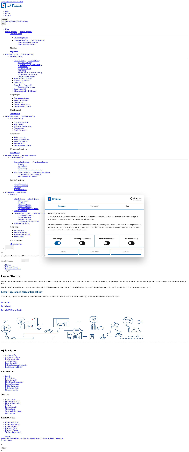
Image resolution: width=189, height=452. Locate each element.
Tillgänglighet (10, 409)
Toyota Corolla (6, 306)
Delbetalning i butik (21, 38)
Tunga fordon (18, 124)
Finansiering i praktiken (22, 172)
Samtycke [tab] (62, 206)
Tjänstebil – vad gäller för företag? (30, 65)
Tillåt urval (95, 252)
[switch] (82, 243)
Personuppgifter (6, 438)
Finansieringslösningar (22, 162)
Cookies (15, 438)
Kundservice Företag (12, 424)
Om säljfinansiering (20, 184)
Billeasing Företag (11, 54)
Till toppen (7, 436)
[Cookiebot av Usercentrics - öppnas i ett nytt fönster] (131, 199)
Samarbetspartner (11, 32)
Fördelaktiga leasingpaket (23, 78)
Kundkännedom (22, 21)
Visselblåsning (19, 236)
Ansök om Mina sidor (25, 215)
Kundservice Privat (11, 422)
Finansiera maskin (11, 390)
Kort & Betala (10, 378)
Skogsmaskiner (19, 128)
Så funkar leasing (20, 137)
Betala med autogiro (12, 359)
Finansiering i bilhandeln (26, 44)
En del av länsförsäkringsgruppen (52, 438)
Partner (13, 21)
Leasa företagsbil (11, 363)
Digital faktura (23, 201)
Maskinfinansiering (11, 116)
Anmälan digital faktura (22, 104)
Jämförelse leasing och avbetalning (30, 170)
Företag (7, 13)
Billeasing (17, 188)
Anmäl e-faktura (19, 143)
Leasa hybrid (18, 82)
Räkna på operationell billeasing (25, 91)
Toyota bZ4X (5, 302)
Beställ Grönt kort (24, 217)
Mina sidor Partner (24, 205)
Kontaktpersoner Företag (22, 106)
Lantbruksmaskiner (20, 130)
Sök (11, 248)
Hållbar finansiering (21, 186)
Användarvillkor (24, 438)
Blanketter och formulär (22, 213)
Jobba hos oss (10, 413)
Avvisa (63, 252)
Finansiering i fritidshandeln (28, 42)
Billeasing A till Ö (24, 69)
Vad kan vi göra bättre (21, 223)
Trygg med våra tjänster (13, 411)
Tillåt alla (126, 252)
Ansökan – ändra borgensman (28, 221)
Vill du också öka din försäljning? (30, 174)
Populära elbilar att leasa (26, 87)
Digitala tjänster (19, 199)
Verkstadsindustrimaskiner (23, 126)
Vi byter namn (19, 231)
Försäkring (22, 71)
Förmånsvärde (23, 67)
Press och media (10, 407)
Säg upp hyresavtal (25, 219)
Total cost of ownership (26, 76)
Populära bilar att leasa (22, 80)
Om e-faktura (18, 102)
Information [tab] (94, 206)
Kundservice (9, 192)
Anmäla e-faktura (11, 361)
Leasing (21, 164)
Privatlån (8, 376)
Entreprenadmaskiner (21, 122)
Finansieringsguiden (12, 155)
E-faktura (21, 203)
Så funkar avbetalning (21, 139)
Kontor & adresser (20, 211)
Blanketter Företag (11, 430)
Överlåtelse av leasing (21, 98)
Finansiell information (12, 403)
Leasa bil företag (19, 61)
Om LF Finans (10, 399)
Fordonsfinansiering (21, 40)
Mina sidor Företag (25, 207)
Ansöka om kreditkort (12, 357)
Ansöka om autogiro (21, 100)
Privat (7, 11)
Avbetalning (22, 166)
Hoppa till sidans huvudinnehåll (12, 2)
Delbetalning (22, 168)
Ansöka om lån (10, 355)
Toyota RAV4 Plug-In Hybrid (11, 310)
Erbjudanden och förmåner (27, 74)
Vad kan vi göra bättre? (22, 234)
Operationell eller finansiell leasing (30, 73)
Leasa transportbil (20, 89)
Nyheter (8, 405)
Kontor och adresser (12, 426)
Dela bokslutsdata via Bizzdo (28, 209)
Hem (7, 29)
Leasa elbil (17, 85)
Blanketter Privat (11, 428)
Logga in (4, 19)
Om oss (7, 15)
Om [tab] (127, 206)
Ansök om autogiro (20, 141)
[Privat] (11, 7)
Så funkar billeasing (25, 63)
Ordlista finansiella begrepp (27, 176)
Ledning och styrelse (12, 401)
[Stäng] (2, 252)
